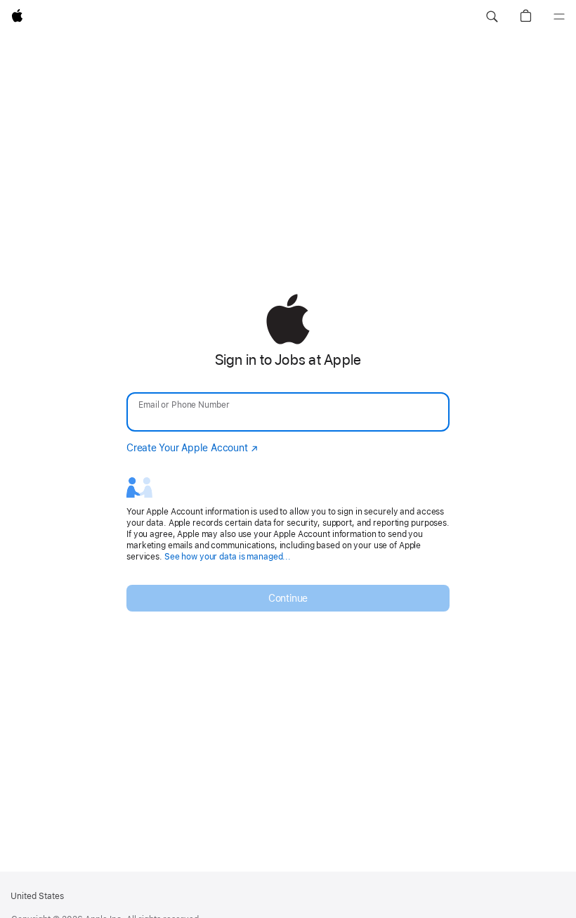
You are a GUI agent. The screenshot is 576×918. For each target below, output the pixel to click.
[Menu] (559, 17)
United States (37, 896)
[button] (492, 17)
